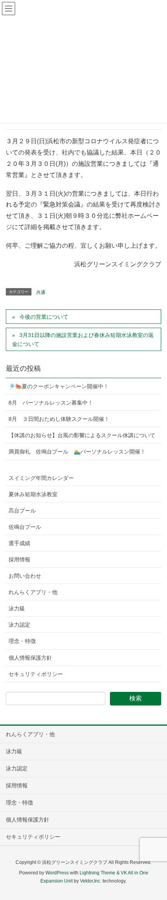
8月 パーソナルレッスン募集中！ (51, 403)
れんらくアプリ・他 (33, 592)
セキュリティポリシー (36, 674)
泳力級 (17, 608)
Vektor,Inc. (90, 881)
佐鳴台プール (25, 527)
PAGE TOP (154, 866)
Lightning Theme (97, 873)
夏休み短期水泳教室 (33, 494)
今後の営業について (43, 317)
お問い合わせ (25, 576)
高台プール (22, 510)
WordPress (57, 873)
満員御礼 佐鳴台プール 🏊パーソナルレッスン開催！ (77, 451)
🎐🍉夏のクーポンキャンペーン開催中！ (59, 386)
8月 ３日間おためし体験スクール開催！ (59, 419)
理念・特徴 (22, 641)
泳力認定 (19, 625)
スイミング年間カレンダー (41, 478)
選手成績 (19, 543)
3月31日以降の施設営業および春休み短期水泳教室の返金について (83, 339)
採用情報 (19, 559)
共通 (40, 292)
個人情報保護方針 (30, 658)
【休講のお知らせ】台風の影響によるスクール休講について (82, 435)
